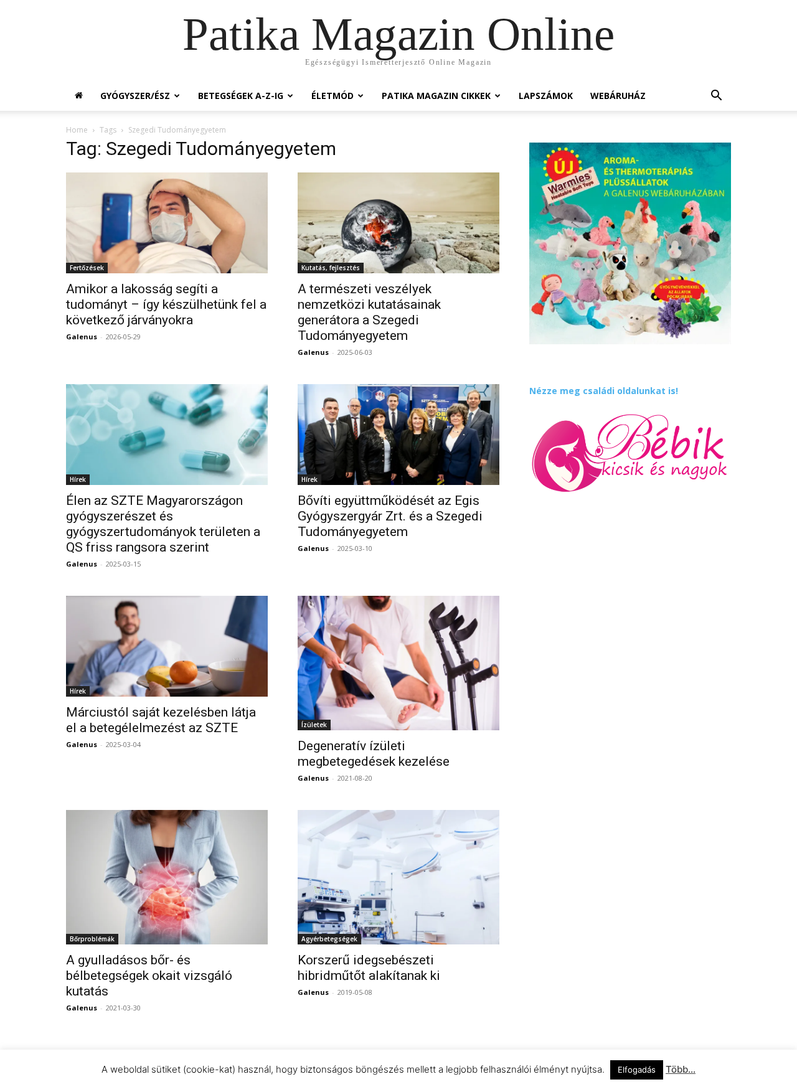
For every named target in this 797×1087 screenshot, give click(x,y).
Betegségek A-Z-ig (240, 95)
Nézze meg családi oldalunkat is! (603, 391)
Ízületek (314, 724)
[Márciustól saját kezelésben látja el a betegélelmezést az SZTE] (167, 646)
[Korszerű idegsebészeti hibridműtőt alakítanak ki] (398, 877)
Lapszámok (546, 95)
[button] (716, 97)
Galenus (81, 336)
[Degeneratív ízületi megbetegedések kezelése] (398, 663)
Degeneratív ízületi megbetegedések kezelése (374, 753)
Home (77, 130)
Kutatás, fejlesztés (330, 267)
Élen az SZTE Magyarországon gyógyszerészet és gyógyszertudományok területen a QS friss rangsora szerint (163, 524)
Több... (681, 1069)
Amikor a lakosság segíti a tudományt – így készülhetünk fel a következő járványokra (166, 304)
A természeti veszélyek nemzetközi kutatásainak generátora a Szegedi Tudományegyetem (369, 312)
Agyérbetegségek (329, 938)
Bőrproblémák (92, 938)
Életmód (332, 95)
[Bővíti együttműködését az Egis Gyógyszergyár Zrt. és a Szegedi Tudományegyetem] (398, 434)
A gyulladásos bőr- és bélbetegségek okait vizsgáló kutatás (149, 976)
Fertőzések (87, 267)
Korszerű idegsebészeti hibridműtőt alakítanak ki (369, 968)
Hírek (78, 479)
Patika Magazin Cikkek (436, 95)
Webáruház (618, 95)
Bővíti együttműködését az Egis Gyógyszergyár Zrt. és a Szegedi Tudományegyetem (390, 516)
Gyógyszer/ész (135, 95)
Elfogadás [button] (637, 1070)
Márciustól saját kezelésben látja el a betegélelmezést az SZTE (161, 720)
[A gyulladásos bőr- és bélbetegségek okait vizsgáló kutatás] (167, 877)
